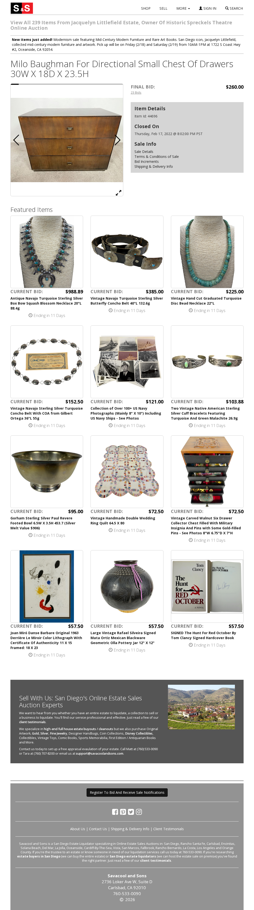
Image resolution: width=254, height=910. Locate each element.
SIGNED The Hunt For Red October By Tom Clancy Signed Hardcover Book (203, 635)
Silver (44, 733)
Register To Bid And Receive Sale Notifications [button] (127, 792)
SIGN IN (209, 8)
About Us (77, 828)
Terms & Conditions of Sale (156, 156)
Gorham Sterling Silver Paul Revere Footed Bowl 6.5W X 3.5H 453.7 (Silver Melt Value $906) (42, 523)
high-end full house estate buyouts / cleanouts (78, 729)
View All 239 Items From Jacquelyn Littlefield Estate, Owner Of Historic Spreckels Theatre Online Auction (121, 25)
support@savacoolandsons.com (99, 753)
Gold (35, 733)
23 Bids (136, 92)
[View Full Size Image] (118, 192)
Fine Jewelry (58, 733)
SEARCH (236, 8)
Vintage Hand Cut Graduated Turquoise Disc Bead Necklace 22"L (206, 301)
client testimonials (32, 722)
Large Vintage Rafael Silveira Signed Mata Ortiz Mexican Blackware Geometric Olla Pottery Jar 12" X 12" (123, 637)
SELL (163, 8)
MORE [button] (182, 8)
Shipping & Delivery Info (153, 166)
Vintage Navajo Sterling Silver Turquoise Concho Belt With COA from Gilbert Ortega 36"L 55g (46, 413)
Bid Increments (146, 161)
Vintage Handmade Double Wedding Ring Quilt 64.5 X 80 (123, 520)
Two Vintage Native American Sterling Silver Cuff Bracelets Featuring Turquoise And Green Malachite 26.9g (205, 413)
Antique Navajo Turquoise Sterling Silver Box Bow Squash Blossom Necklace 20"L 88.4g (46, 303)
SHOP (146, 8)
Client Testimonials (168, 828)
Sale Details (143, 151)
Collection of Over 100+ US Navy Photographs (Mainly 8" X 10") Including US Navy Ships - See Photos (126, 413)
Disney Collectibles (139, 733)
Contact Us (98, 828)
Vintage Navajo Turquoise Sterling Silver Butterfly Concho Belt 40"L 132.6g (127, 301)
